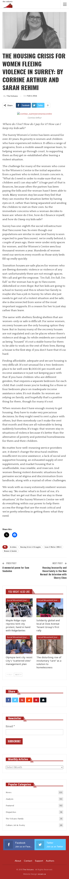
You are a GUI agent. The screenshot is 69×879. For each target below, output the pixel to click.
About (18, 860)
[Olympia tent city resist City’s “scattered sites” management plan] (19, 644)
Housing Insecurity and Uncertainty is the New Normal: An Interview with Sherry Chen (53, 572)
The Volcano (28, 869)
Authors (50, 860)
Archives (13, 547)
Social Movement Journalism (18, 600)
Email (10, 726)
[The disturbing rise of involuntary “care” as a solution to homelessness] (49, 644)
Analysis (9, 799)
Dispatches (11, 812)
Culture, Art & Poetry (15, 825)
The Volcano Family (15, 819)
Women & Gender (10, 551)
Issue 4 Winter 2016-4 (53, 547)
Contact (28, 860)
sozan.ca (42, 874)
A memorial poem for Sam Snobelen (15, 569)
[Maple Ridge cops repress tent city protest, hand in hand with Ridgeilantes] (19, 607)
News (8, 792)
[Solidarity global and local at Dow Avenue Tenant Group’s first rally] (49, 607)
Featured (10, 805)
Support (39, 860)
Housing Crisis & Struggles (30, 547)
